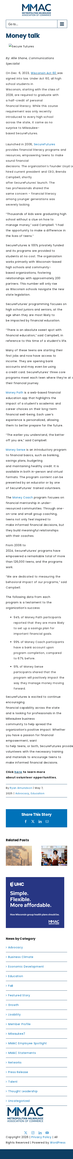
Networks (15, 1062)
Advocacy (22, 793)
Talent (13, 1082)
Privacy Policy (41, 1137)
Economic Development (26, 967)
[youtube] (47, 1132)
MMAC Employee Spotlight (27, 1043)
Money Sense (16, 450)
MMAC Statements (22, 1053)
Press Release (18, 1072)
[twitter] (25, 1132)
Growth (13, 1005)
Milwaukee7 (16, 1034)
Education (38, 793)
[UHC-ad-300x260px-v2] (35, 880)
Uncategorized (19, 1101)
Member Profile (19, 1024)
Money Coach (22, 497)
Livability (14, 1014)
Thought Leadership (23, 1091)
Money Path (14, 392)
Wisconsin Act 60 (43, 73)
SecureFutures (44, 144)
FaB (10, 986)
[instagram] (33, 1132)
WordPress (57, 1143)
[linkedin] (40, 1132)
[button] (9, 856)
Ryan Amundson (21, 788)
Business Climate (20, 957)
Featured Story (19, 995)
